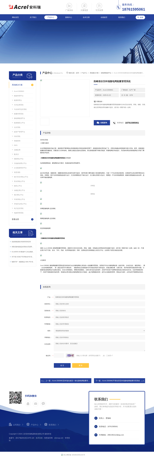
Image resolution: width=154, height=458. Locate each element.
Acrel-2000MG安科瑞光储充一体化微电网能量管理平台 (72, 381)
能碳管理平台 (18, 96)
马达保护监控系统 (20, 109)
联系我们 (121, 17)
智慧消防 (17, 172)
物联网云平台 (18, 159)
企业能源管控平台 (20, 168)
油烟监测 (17, 150)
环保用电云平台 (19, 199)
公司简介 (17, 425)
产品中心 (50, 17)
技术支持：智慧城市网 (44, 438)
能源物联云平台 (19, 123)
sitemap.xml (58, 438)
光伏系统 (17, 127)
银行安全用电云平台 (21, 177)
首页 (77, 73)
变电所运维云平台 (20, 204)
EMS (15, 145)
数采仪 (16, 154)
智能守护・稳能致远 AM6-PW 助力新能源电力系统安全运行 (23, 262)
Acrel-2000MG (19, 91)
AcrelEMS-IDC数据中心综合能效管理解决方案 (23, 252)
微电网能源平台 (19, 118)
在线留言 (104, 17)
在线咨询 (103, 123)
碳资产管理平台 (19, 132)
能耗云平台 (18, 186)
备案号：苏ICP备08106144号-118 (21, 438)
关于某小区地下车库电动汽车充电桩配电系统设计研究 (23, 257)
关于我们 (33, 17)
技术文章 (86, 17)
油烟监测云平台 (19, 190)
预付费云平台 (18, 195)
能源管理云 (18, 100)
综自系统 (17, 136)
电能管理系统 (18, 213)
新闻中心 (68, 17)
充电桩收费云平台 (20, 163)
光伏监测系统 (18, 105)
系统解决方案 (17, 85)
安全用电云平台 (19, 181)
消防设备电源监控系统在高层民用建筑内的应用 (23, 247)
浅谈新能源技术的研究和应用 (21, 242)
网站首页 (15, 17)
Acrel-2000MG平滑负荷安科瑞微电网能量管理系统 (121, 381)
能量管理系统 (18, 114)
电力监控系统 (18, 208)
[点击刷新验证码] (70, 355)
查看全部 (15, 219)
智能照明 (17, 141)
